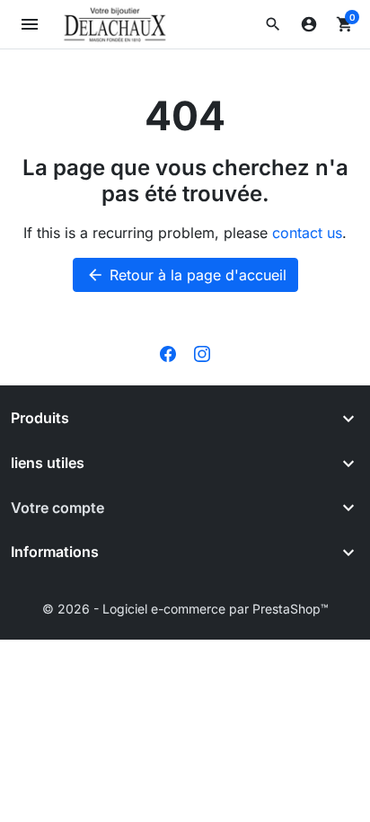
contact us (307, 233)
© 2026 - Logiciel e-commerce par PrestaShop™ (185, 608)
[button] (273, 24)
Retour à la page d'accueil (186, 275)
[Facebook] (168, 353)
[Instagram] (202, 353)
